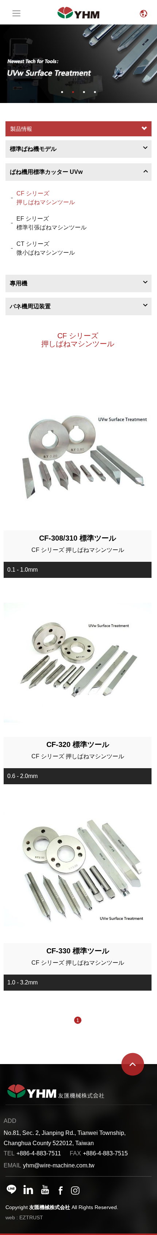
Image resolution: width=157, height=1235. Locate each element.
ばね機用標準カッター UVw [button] (46, 172)
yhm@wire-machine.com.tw (59, 1165)
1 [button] (62, 92)
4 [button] (95, 92)
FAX (75, 1153)
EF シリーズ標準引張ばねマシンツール (51, 223)
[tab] (78, 149)
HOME (78, 12)
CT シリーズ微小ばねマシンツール (45, 248)
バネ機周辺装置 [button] (30, 306)
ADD (10, 1121)
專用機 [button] (18, 283)
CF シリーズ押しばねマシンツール (45, 197)
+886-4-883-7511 (38, 1153)
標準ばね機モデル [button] (33, 149)
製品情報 (21, 129)
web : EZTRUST (24, 1217)
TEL (9, 1153)
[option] (78, 63)
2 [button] (73, 92)
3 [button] (84, 92)
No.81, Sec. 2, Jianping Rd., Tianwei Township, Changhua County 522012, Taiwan (65, 1138)
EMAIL (12, 1165)
